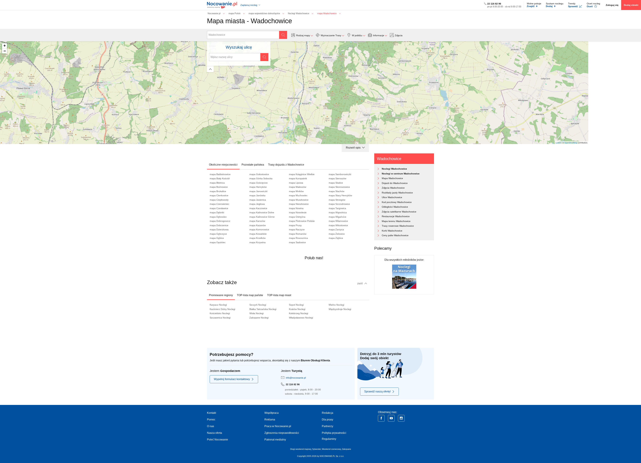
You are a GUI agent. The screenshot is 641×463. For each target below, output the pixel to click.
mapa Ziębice (336, 238)
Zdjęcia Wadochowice (393, 187)
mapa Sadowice (297, 242)
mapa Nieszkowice (299, 204)
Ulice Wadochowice (392, 197)
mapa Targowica (337, 208)
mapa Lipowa (296, 182)
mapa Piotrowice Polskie (302, 221)
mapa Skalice (336, 182)
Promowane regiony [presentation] (221, 295)
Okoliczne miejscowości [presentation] (223, 164)
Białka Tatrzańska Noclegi (262, 309)
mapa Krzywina (257, 242)
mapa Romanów (297, 234)
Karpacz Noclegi (218, 304)
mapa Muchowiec (298, 195)
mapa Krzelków (257, 238)
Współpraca (271, 412)
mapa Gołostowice (259, 174)
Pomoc (211, 419)
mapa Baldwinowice (220, 174)
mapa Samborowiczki (340, 174)
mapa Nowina (296, 208)
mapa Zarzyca (336, 229)
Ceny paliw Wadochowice (395, 235)
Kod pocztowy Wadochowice (397, 202)
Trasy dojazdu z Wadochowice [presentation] (286, 164)
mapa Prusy (295, 225)
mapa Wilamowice (338, 221)
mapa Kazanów (257, 225)
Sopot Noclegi (296, 304)
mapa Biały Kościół (220, 178)
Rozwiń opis (353, 147)
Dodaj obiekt (631, 5)
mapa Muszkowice (298, 199)
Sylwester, (317, 449)
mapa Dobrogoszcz (220, 221)
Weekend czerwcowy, (332, 449)
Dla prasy (327, 419)
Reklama (269, 419)
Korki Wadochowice (392, 230)
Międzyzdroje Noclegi (340, 309)
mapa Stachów (336, 191)
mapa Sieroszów (337, 178)
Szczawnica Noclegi (220, 317)
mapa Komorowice (259, 229)
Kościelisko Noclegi (220, 313)
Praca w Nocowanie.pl (277, 426)
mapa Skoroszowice (339, 187)
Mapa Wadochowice (392, 178)
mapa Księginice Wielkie (301, 174)
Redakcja (327, 412)
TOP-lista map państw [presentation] (250, 295)
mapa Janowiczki (258, 191)
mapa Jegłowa (257, 204)
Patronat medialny (275, 439)
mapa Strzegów (337, 199)
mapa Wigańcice (337, 216)
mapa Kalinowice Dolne (261, 212)
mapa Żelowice (337, 234)
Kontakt (211, 412)
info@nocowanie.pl (296, 377)
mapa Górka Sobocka (260, 178)
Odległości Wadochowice (395, 206)
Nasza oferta (214, 432)
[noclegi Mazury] (404, 276)
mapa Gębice (217, 238)
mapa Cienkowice (219, 195)
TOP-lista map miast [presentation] (279, 295)
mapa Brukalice (218, 191)
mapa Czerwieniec (219, 204)
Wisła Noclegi (256, 313)
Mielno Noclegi (336, 304)
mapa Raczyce (297, 229)
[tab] (223, 164)
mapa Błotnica (217, 182)
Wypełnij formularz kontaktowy (232, 379)
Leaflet (558, 142)
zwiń (360, 283)
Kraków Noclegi (297, 309)
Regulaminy (329, 438)
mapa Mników (296, 191)
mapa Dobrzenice (219, 225)
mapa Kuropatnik (298, 178)
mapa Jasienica (257, 199)
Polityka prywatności (334, 432)
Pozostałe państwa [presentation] (253, 164)
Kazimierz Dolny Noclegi (222, 309)
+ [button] (5, 46)
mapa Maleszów (297, 187)
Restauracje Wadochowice (396, 216)
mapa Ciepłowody (219, 199)
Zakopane (346, 449)
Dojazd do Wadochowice (395, 183)
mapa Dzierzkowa (219, 229)
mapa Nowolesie (297, 212)
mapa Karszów (257, 221)
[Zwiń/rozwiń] (210, 69)
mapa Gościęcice (258, 182)
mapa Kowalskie (258, 234)
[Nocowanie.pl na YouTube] (391, 418)
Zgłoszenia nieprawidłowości (281, 432)
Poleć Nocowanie (217, 439)
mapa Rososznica (298, 238)
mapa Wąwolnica (338, 212)
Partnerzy (327, 426)
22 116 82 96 (494, 3)
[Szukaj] (283, 35)
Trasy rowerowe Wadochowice (398, 225)
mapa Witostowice (338, 225)
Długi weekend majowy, (301, 449)
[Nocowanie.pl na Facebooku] (381, 418)
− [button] (5, 51)
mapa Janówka (257, 195)
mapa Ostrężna (297, 216)
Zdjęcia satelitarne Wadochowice (399, 211)
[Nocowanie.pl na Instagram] (401, 418)
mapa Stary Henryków (340, 195)
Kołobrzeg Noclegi (298, 313)
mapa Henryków (258, 187)
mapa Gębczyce (218, 234)
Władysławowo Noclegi (301, 317)
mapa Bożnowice (219, 187)
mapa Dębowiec (218, 216)
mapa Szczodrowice (339, 204)
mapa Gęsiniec (218, 242)
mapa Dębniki (217, 212)
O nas (210, 426)
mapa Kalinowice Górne (262, 216)
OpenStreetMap (570, 142)
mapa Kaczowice (258, 208)
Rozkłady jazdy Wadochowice (397, 192)
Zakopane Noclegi (259, 317)
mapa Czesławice (219, 208)
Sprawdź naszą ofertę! (377, 391)
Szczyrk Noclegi (257, 304)
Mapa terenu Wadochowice (396, 221)
